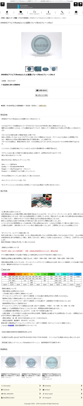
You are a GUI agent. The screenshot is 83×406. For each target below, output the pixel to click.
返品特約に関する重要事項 (11, 85)
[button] (3, 4)
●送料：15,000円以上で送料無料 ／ (23, 105)
